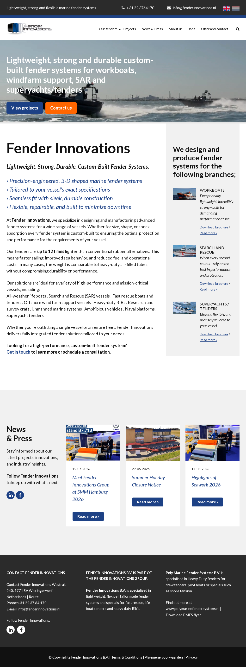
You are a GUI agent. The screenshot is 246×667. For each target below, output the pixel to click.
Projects (129, 29)
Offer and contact (214, 29)
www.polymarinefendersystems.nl (192, 608)
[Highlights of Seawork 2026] (212, 442)
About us (176, 29)
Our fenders (108, 29)
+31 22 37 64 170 (32, 603)
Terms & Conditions (126, 657)
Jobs (191, 29)
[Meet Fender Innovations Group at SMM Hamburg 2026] (93, 442)
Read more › (208, 233)
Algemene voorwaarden (164, 657)
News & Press (152, 29)
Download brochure (214, 227)
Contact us (61, 107)
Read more (87, 516)
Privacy (191, 657)
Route (34, 597)
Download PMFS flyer (183, 615)
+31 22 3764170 (140, 7)
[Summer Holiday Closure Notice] (153, 442)
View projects (24, 107)
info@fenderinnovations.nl (194, 7)
